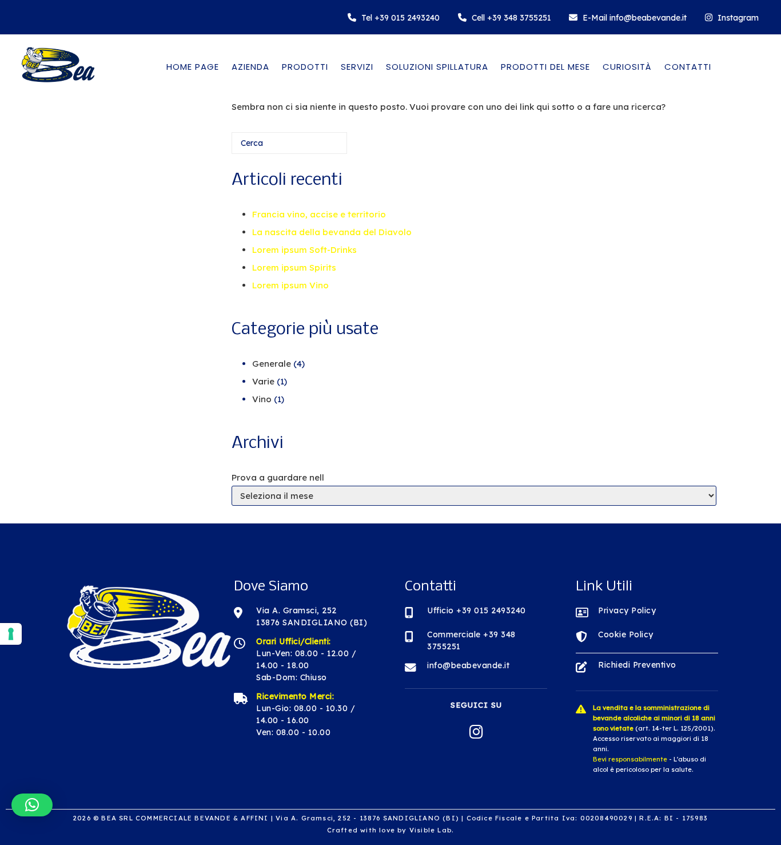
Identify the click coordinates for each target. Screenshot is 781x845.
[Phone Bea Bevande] (393, 17)
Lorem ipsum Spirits (294, 267)
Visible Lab (430, 830)
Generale (271, 363)
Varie (263, 381)
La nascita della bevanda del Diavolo (332, 232)
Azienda (250, 67)
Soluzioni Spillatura (437, 67)
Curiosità (627, 67)
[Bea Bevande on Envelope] (627, 17)
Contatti (687, 67)
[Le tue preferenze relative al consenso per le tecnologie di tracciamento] (11, 634)
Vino (262, 399)
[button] (32, 805)
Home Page (192, 67)
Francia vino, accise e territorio (319, 214)
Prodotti (305, 67)
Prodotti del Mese (545, 67)
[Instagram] (731, 17)
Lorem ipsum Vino (290, 285)
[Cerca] (321, 147)
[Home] (57, 85)
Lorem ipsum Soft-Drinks (304, 249)
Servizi (357, 67)
